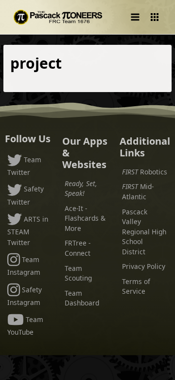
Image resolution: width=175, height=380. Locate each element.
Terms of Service (136, 286)
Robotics (144, 171)
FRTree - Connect (77, 248)
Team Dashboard (82, 298)
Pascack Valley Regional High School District (144, 231)
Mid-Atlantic (138, 191)
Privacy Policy (143, 266)
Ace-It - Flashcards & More (85, 218)
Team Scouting (78, 273)
